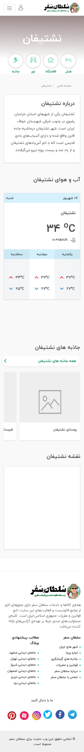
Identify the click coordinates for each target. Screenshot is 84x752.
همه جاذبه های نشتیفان (57, 361)
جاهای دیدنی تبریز (23, 677)
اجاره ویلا (72, 653)
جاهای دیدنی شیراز (23, 664)
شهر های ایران (68, 646)
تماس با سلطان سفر (64, 677)
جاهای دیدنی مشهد (22, 652)
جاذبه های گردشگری (64, 659)
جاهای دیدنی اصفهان (21, 671)
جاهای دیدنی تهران (23, 658)
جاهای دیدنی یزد (24, 683)
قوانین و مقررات (67, 665)
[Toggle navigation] (9, 8)
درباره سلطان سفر (66, 671)
